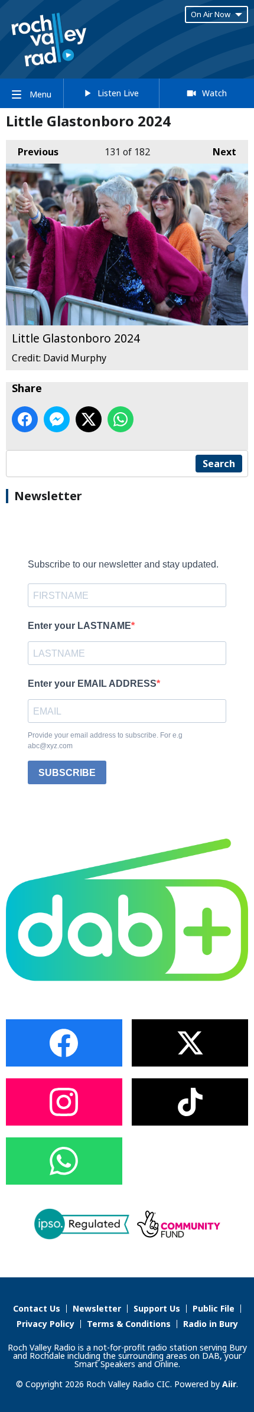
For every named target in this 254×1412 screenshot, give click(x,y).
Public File (214, 1308)
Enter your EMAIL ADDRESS (92, 684)
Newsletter (97, 1308)
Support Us (156, 1308)
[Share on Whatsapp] (120, 419)
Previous (32, 151)
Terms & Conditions (129, 1323)
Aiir (229, 1384)
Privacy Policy (45, 1323)
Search (219, 463)
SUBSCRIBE (67, 773)
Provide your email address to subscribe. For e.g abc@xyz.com (105, 740)
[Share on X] (89, 419)
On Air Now (210, 14)
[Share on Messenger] (57, 419)
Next (218, 151)
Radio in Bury (210, 1323)
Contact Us (36, 1308)
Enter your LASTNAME (79, 626)
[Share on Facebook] (25, 419)
